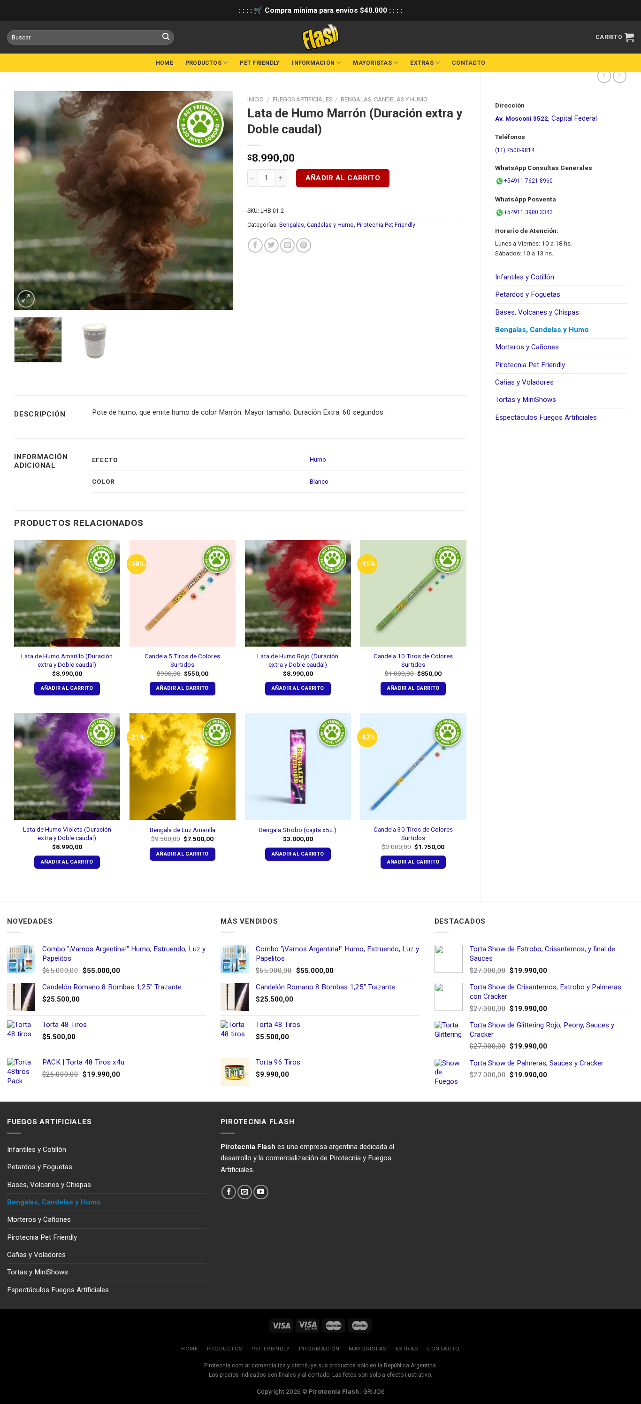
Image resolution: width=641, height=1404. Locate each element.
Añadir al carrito (343, 178)
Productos (203, 63)
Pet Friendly (260, 63)
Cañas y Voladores (524, 382)
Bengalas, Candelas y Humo (542, 329)
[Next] (216, 200)
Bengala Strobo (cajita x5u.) (297, 829)
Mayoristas (372, 63)
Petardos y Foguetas (527, 294)
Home (164, 63)
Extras (421, 63)
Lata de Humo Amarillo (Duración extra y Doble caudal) (67, 660)
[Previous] (30, 200)
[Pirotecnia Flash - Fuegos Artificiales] (320, 37)
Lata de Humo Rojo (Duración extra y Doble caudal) (297, 660)
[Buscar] (165, 37)
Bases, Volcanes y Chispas (537, 312)
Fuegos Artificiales (302, 99)
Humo (318, 459)
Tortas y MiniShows (525, 399)
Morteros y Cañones (527, 347)
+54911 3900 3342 (528, 212)
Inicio (255, 99)
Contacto (468, 63)
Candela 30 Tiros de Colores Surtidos (413, 833)
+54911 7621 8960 (528, 180)
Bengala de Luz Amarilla (182, 829)
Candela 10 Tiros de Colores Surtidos (413, 660)
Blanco (319, 481)
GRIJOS (374, 1391)
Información (313, 63)
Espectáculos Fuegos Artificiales (546, 417)
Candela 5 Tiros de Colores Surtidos (182, 660)
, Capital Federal (546, 118)
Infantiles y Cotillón (524, 277)
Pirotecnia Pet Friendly (530, 365)
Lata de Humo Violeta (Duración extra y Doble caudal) (67, 833)
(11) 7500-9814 (514, 150)
